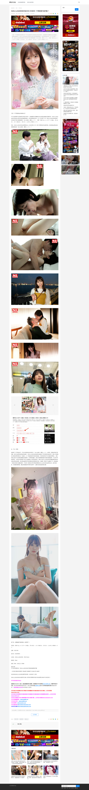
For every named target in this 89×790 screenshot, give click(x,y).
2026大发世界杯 (30, 2)
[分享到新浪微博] (51, 13)
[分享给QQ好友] (55, 13)
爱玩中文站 (12, 2)
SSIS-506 (16, 719)
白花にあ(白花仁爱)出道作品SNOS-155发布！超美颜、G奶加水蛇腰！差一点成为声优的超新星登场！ (18, 762)
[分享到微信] (53, 13)
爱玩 (14, 13)
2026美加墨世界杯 (21, 2)
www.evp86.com (46, 683)
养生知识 (20, 8)
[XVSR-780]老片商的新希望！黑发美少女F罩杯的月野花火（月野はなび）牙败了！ (71, 90)
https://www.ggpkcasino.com (24, 706)
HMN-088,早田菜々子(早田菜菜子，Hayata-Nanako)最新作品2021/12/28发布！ (71, 94)
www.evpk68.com (23, 701)
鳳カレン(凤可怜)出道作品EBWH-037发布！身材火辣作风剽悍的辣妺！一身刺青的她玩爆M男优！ (34, 762)
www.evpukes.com (21, 702)
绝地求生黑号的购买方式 (69, 105)
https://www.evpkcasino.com (24, 704)
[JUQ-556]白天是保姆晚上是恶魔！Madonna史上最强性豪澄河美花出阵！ (71, 99)
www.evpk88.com (24, 699)
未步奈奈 (21, 719)
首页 (16, 8)
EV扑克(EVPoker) (17, 680)
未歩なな (26, 719)
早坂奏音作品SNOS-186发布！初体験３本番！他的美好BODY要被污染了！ (34, 777)
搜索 (63, 7)
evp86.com (37, 685)
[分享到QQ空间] (57, 13)
